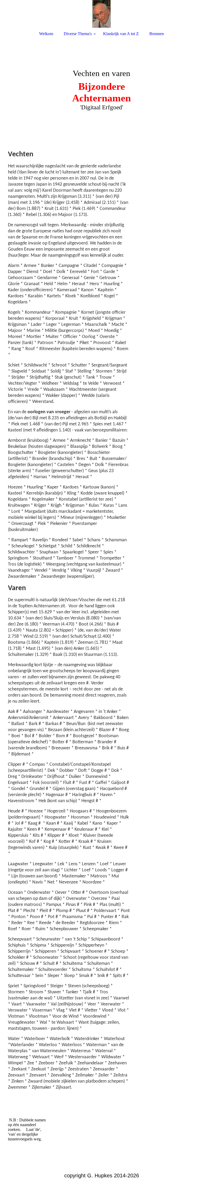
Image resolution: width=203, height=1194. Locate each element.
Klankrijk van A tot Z (121, 33)
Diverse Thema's (78, 33)
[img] (101, 14)
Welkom (46, 33)
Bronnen (156, 33)
